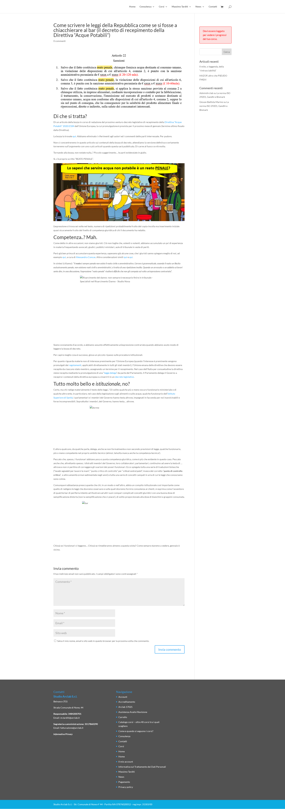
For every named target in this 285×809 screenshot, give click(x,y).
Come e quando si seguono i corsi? (135, 731)
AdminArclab (206, 93)
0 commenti (59, 41)
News (198, 6)
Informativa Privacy (63, 734)
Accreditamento (126, 701)
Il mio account (125, 761)
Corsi (161, 6)
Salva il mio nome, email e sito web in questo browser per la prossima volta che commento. (103, 641)
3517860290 (91, 724)
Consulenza (145, 6)
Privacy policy (125, 787)
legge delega (110, 372)
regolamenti (75, 365)
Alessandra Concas (85, 257)
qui (74, 136)
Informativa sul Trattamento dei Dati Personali (142, 766)
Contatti (213, 6)
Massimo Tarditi (180, 6)
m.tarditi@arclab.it (70, 717)
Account (122, 696)
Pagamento (124, 781)
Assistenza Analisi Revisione (132, 712)
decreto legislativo (124, 376)
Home (132, 6)
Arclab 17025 (125, 706)
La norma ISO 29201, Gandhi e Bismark (214, 106)
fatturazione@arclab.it (71, 727)
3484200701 (74, 713)
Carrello (122, 717)
